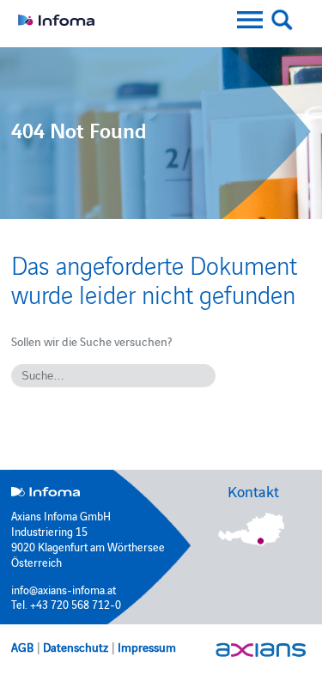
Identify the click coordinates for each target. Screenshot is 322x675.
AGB (22, 646)
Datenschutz (75, 646)
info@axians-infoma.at (63, 589)
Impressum (147, 646)
